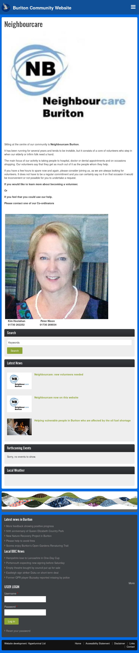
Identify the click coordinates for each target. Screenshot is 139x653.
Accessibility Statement (98, 643)
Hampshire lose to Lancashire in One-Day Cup (33, 558)
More (132, 583)
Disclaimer (119, 643)
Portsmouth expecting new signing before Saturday (35, 563)
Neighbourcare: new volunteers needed (58, 374)
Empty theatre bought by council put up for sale (33, 567)
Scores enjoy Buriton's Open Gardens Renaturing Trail (37, 545)
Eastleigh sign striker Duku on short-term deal (32, 572)
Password (10, 606)
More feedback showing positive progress (30, 526)
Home (78, 643)
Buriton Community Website (42, 7)
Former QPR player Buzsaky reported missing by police (38, 577)
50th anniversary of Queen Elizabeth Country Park (35, 531)
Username (10, 593)
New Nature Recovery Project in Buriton (29, 536)
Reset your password (18, 631)
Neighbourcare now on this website (56, 397)
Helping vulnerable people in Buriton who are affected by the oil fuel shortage (82, 420)
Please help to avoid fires (20, 540)
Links (132, 643)
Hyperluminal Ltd (36, 643)
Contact (131, 646)
